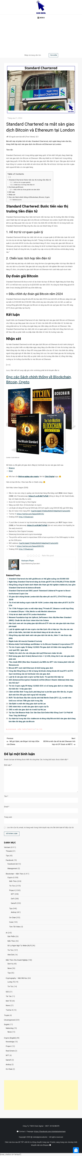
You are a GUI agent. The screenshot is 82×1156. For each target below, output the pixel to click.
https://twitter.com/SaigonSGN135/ (30, 514)
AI (6, 933)
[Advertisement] (41, 37)
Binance (12, 468)
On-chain (12, 918)
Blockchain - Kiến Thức (16, 729)
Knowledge (10, 1042)
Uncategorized (9, 1020)
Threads (9, 851)
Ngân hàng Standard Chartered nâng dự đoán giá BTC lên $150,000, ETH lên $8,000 (42, 582)
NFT (12, 894)
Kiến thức (13, 881)
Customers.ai (58, 1144)
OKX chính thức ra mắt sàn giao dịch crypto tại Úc (29, 707)
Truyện (6, 1015)
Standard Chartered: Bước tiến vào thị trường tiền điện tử (30, 180)
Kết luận (12, 192)
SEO (7, 992)
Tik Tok (8, 996)
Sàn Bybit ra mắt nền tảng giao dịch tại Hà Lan (27, 704)
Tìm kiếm (53, 55)
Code (11, 922)
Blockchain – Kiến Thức (14, 874)
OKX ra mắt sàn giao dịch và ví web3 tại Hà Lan (27, 710)
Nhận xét (12, 195)
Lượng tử (11, 982)
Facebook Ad (12, 864)
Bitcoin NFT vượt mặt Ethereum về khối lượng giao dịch (31, 668)
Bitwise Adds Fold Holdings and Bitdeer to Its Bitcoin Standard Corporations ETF (41, 644)
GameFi (13, 903)
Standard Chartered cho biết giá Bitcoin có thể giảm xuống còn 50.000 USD (39, 579)
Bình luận (8, 765)
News (9, 968)
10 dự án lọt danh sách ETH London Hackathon (27, 614)
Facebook (9, 860)
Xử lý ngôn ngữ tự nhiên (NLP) (19, 946)
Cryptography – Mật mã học (16, 978)
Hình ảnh (10, 955)
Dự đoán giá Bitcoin (16, 187)
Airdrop (13, 912)
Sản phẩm (11, 936)
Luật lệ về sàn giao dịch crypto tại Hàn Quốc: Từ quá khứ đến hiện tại (36, 677)
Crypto (31, 729)
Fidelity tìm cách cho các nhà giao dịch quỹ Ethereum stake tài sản (35, 653)
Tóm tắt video (14, 927)
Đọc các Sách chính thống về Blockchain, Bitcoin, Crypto (29, 197)
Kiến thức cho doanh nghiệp (17, 960)
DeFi (12, 899)
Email (6, 807)
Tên (6, 796)
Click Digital (49, 477)
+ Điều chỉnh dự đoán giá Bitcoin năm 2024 (26, 189)
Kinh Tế (8, 1001)
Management (12, 868)
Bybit (11, 471)
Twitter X (9, 1010)
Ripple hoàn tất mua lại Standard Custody (25, 641)
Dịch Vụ (10, 964)
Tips (7, 856)
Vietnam (7, 847)
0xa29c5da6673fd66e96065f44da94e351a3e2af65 (50, 511)
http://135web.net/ (26, 517)
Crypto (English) (10, 1038)
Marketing (9, 1028)
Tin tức (39, 729)
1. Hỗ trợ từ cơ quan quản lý (21, 182)
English (6, 1024)
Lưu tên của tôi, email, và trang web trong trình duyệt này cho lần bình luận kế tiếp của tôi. (40, 827)
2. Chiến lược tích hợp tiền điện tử (23, 185)
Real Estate (10, 1051)
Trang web (8, 817)
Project (12, 890)
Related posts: (17, 199)
